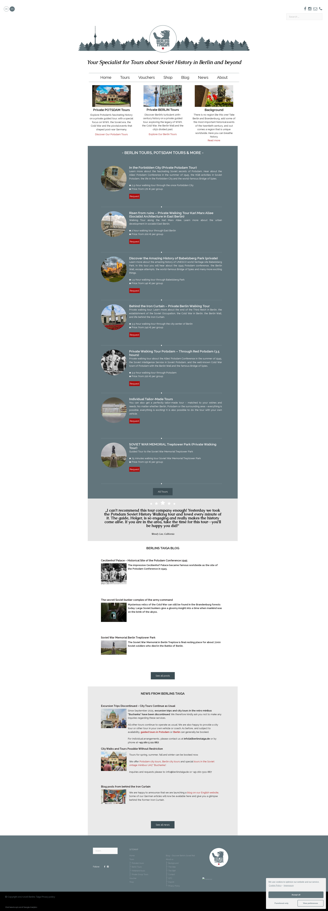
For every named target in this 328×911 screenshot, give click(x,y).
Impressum (289, 885)
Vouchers (146, 77)
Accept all (296, 895)
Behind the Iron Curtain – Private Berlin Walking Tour (169, 306)
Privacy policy (48, 896)
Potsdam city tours (150, 761)
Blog (185, 77)
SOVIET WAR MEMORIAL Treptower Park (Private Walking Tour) (172, 446)
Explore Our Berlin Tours (163, 134)
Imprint (171, 882)
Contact (171, 874)
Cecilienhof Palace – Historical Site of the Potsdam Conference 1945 (144, 560)
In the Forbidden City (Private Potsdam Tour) (163, 167)
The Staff (172, 871)
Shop (167, 77)
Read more (214, 140)
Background (173, 863)
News (203, 77)
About (222, 77)
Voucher (132, 878)
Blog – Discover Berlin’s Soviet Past (180, 856)
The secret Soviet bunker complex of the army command (137, 599)
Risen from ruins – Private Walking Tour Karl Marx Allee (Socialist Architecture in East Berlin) (171, 214)
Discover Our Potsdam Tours (111, 134)
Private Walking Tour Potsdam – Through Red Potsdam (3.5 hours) (174, 353)
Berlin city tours (171, 761)
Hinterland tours (138, 871)
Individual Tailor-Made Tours (151, 399)
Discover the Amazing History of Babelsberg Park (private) (173, 258)
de (6, 9)
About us (169, 859)
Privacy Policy (174, 886)
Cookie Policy (275, 885)
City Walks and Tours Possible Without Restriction (132, 748)
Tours (125, 77)
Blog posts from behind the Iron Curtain (126, 786)
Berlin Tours (137, 867)
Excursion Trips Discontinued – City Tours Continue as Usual (138, 705)
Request (134, 196)
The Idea (172, 867)
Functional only (281, 903)
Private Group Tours (140, 874)
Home (105, 77)
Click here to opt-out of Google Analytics (21, 907)
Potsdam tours (138, 863)
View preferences (310, 903)
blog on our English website (202, 792)
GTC (170, 878)
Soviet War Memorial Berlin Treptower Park (128, 637)
